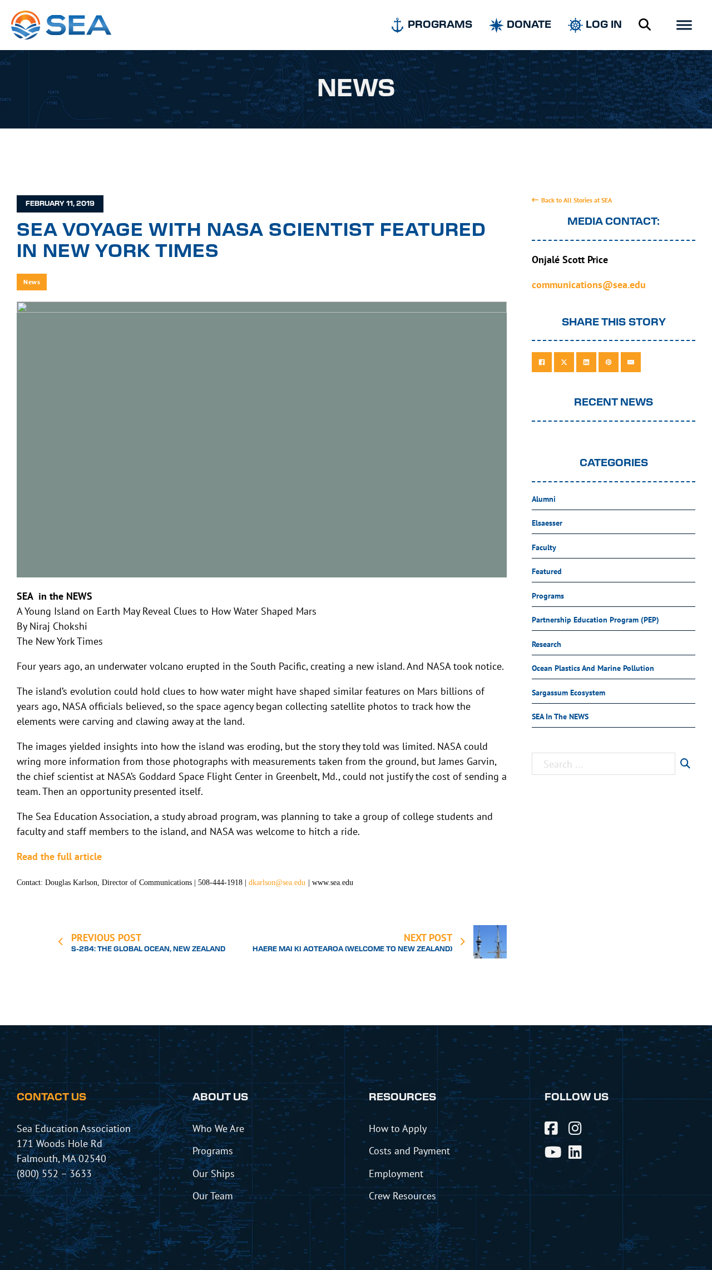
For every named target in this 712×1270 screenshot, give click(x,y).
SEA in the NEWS (560, 716)
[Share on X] (564, 362)
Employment (396, 1173)
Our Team (212, 1195)
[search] (685, 764)
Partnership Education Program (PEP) (595, 620)
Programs (548, 596)
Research (546, 644)
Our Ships (213, 1173)
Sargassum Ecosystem (568, 693)
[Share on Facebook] (542, 362)
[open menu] (684, 25)
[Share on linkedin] (586, 362)
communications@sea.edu (589, 284)
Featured (547, 571)
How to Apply (398, 1128)
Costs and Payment (409, 1150)
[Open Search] (644, 25)
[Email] (631, 362)
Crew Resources (402, 1195)
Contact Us (51, 1098)
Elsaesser (547, 523)
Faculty (544, 547)
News (31, 282)
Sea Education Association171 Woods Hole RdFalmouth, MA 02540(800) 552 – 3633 (74, 1150)
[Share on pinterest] (609, 362)
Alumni (544, 499)
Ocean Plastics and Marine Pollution (593, 668)
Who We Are (218, 1128)
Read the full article (59, 856)
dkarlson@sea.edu (277, 882)
